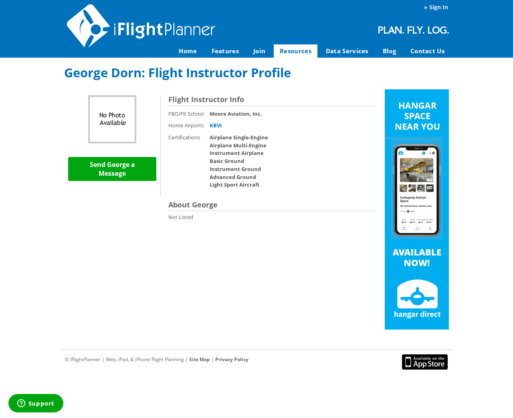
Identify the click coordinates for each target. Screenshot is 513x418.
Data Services (347, 51)
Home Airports (186, 125)
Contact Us (427, 51)
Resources (295, 51)
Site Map (199, 359)
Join (259, 51)
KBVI (216, 125)
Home (188, 51)
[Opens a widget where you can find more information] (35, 404)
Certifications (184, 137)
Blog (389, 51)
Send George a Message (112, 169)
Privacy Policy (231, 359)
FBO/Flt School (186, 113)
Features (225, 51)
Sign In (438, 7)
